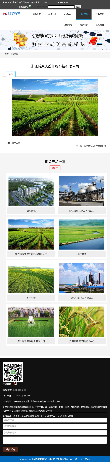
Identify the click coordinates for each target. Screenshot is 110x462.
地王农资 (16, 143)
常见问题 (84, 25)
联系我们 (100, 25)
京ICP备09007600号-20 (80, 459)
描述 (11, 74)
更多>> (55, 168)
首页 (7, 54)
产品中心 (68, 14)
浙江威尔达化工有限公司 (95, 146)
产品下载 (100, 14)
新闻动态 (52, 14)
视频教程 (68, 25)
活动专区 (37, 14)
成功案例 (84, 14)
